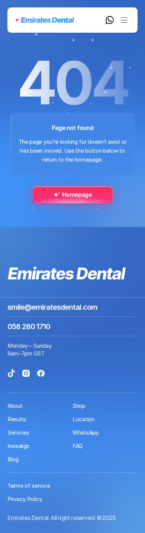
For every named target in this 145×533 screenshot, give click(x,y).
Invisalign (18, 445)
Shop (79, 405)
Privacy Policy (24, 499)
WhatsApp (85, 432)
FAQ (77, 445)
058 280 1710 (28, 326)
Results (16, 419)
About (15, 405)
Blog (13, 459)
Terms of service (28, 485)
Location (83, 419)
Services (18, 432)
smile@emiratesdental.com (52, 307)
